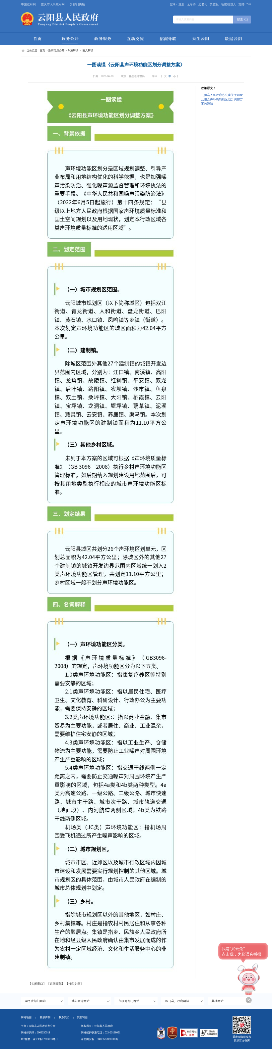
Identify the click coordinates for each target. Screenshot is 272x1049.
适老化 (202, 4)
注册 (181, 4)
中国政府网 (28, 4)
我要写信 (82, 1017)
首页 (42, 50)
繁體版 (214, 4)
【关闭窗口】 (37, 983)
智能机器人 (228, 4)
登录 (173, 4)
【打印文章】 (74, 983)
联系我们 (66, 1017)
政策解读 (73, 50)
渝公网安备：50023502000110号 (99, 1039)
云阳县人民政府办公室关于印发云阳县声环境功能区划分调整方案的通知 (222, 99)
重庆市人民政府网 (53, 4)
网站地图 (26, 1017)
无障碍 (191, 4)
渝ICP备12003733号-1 (45, 1039)
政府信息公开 (56, 50)
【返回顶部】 (56, 983)
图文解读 (88, 50)
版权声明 (45, 1017)
